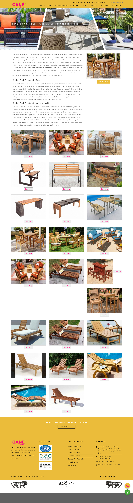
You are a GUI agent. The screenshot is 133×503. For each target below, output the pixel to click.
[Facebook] (97, 476)
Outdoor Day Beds (74, 449)
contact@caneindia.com (106, 461)
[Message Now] (127, 492)
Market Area (72, 465)
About (49, 6)
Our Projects (105, 6)
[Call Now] (127, 485)
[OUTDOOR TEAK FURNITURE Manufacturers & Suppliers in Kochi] (28, 142)
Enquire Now (103, 81)
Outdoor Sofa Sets (74, 452)
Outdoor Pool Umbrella (76, 459)
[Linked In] (108, 476)
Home (40, 6)
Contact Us (118, 6)
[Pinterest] (106, 476)
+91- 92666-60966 (104, 456)
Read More (14, 459)
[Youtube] (111, 476)
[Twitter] (100, 476)
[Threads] (114, 476)
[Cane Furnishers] (19, 3)
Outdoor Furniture (61, 6)
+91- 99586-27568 (104, 458)
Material (76, 6)
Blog (84, 6)
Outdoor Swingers (74, 456)
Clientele (93, 6)
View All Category (73, 462)
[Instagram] (103, 476)
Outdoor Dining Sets (74, 446)
